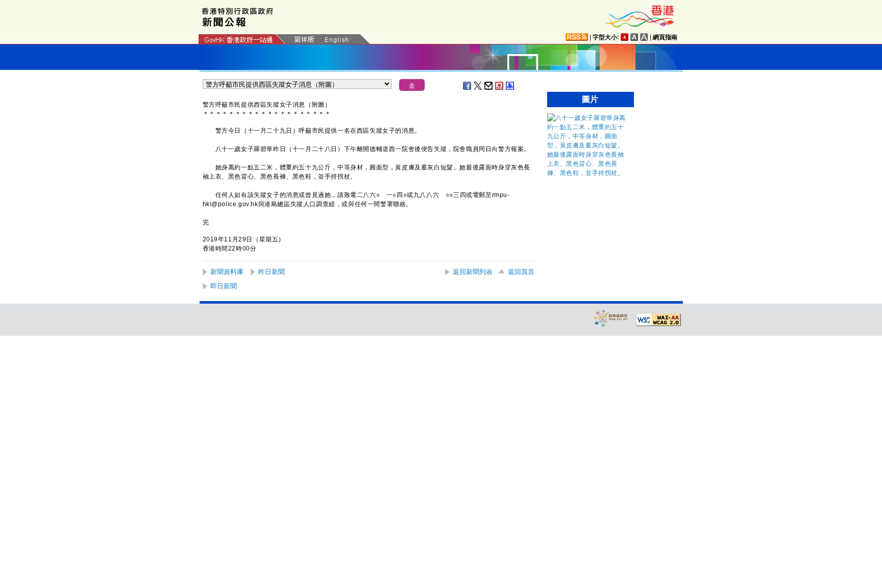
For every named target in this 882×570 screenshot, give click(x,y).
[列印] (510, 86)
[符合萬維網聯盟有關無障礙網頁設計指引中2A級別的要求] (658, 320)
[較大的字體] (634, 37)
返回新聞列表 (473, 272)
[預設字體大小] (625, 37)
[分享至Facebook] (467, 86)
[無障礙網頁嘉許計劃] (611, 318)
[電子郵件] (489, 86)
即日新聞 (223, 286)
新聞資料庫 (226, 272)
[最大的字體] (644, 37)
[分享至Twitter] (478, 86)
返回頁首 (521, 272)
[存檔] (499, 86)
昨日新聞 (271, 272)
